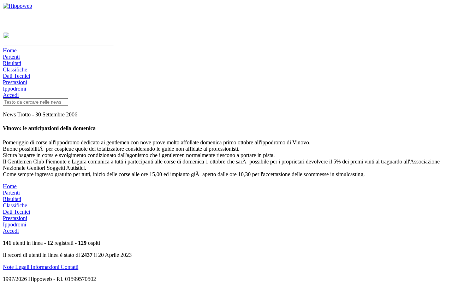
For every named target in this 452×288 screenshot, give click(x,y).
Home (10, 50)
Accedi (11, 95)
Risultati (12, 63)
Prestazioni (15, 82)
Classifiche (15, 70)
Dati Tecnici (16, 76)
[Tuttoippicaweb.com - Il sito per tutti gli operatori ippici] (58, 44)
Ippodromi (14, 89)
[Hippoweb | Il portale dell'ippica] (17, 6)
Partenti (11, 57)
